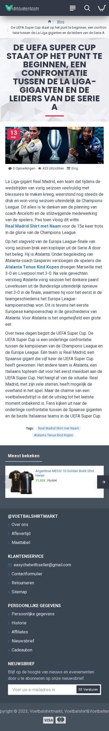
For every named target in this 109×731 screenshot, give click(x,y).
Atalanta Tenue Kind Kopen (32, 266)
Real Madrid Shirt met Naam (33, 226)
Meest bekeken (23, 455)
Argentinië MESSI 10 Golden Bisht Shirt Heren (64, 473)
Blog (60, 22)
